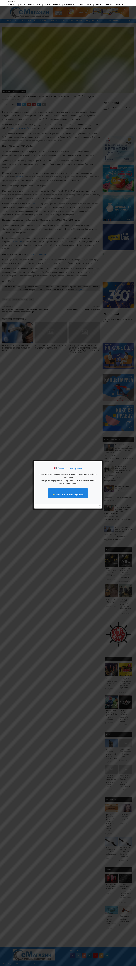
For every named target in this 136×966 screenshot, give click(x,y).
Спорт (89, 5)
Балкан (31, 5)
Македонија (11, 5)
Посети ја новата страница (69, 494)
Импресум (108, 5)
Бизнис (22, 5)
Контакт (98, 5)
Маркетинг (119, 5)
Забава (81, 5)
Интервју (56, 5)
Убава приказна (69, 5)
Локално (47, 5)
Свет (38, 5)
